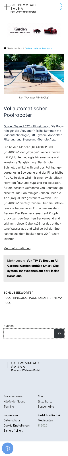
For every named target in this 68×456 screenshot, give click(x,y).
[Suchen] (59, 333)
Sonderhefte (46, 406)
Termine (9, 406)
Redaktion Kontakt (50, 415)
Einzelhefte (45, 401)
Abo (40, 396)
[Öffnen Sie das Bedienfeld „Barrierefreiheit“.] (7, 448)
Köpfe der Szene (14, 401)
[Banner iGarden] (34, 30)
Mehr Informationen (17, 248)
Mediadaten (45, 420)
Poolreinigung (15, 298)
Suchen (9, 326)
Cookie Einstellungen (17, 425)
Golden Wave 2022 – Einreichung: (27, 126)
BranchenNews (13, 396)
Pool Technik (19, 48)
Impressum (11, 415)
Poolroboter (39, 298)
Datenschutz (12, 420)
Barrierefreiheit (13, 430)
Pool (10, 48)
